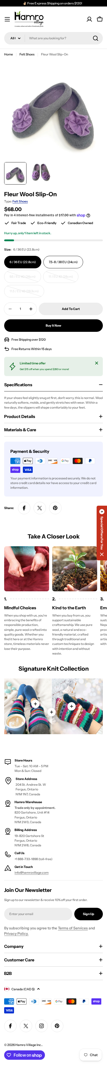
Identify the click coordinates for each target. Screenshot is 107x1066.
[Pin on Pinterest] (55, 508)
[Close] (97, 363)
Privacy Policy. (16, 933)
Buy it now (53, 325)
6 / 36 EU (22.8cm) (23, 262)
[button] (102, 533)
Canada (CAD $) (23, 989)
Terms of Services (73, 928)
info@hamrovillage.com (32, 872)
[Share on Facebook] (24, 508)
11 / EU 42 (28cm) (63, 279)
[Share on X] (40, 508)
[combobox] (53, 38)
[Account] (89, 19)
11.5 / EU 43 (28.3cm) (25, 293)
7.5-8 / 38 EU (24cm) (63, 262)
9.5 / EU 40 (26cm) (24, 279)
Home (8, 54)
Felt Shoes (27, 54)
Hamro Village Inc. (28, 1045)
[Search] (95, 38)
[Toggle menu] (7, 19)
